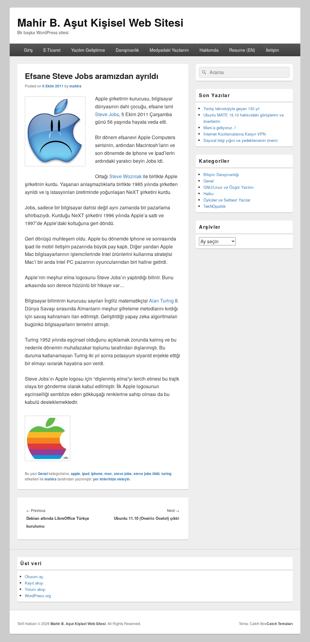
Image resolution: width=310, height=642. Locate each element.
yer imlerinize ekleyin (111, 479)
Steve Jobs (107, 114)
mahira (75, 86)
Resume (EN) (242, 50)
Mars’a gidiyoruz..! (219, 127)
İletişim (272, 50)
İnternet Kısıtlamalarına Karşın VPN (234, 134)
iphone (97, 473)
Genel (43, 473)
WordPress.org (38, 595)
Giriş (28, 50)
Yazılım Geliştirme (88, 50)
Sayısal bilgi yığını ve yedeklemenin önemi (240, 140)
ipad (85, 473)
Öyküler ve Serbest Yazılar (226, 200)
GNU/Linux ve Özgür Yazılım (228, 187)
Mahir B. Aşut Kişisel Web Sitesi (100, 22)
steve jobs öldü (147, 473)
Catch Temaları (280, 623)
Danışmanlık (127, 50)
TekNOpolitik (214, 206)
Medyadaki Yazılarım (169, 50)
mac (108, 473)
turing (166, 473)
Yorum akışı (35, 589)
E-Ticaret (52, 50)
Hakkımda (209, 50)
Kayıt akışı (34, 583)
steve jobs (123, 473)
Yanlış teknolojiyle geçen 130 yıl (231, 108)
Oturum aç (34, 576)
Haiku (208, 193)
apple (75, 473)
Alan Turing (161, 300)
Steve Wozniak (125, 176)
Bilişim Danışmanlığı (221, 174)
